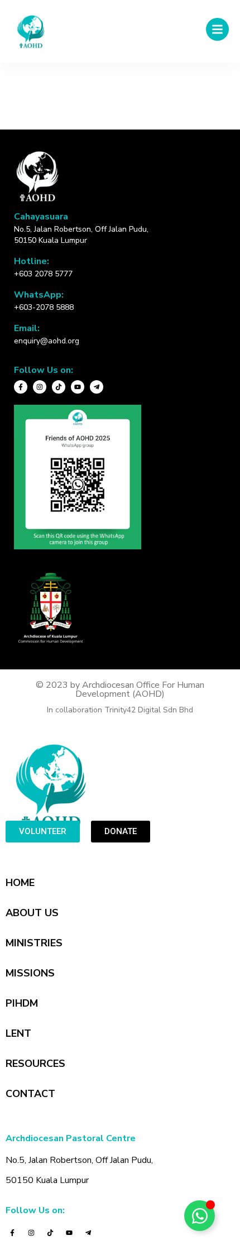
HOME (20, 882)
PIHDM (22, 1003)
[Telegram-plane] (96, 387)
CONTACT (30, 1093)
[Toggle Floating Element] (199, 1215)
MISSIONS (30, 973)
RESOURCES (35, 1063)
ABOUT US (32, 913)
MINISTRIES (34, 943)
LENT (18, 1033)
